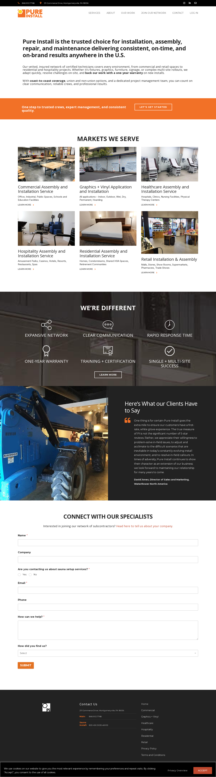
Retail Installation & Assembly (169, 259)
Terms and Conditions (153, 755)
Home (144, 704)
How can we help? (31, 616)
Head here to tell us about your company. (144, 526)
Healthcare (147, 723)
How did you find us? (32, 646)
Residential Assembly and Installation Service (103, 253)
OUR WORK (128, 13)
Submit (25, 665)
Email (22, 582)
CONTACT (177, 13)
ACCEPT (202, 770)
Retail (144, 742)
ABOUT (111, 13)
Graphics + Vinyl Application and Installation (106, 189)
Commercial (148, 710)
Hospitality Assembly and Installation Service (41, 253)
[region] (108, 769)
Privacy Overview (178, 770)
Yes (24, 574)
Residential (147, 736)
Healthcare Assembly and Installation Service (165, 189)
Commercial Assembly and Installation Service (43, 189)
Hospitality (147, 729)
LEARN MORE (25, 205)
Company (24, 552)
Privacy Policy (149, 748)
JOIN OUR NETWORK (153, 13)
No (35, 574)
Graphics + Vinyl (149, 716)
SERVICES (94, 13)
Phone (22, 599)
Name (23, 535)
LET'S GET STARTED (153, 107)
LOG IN (194, 13)
